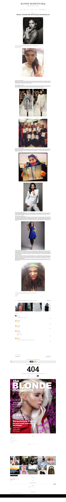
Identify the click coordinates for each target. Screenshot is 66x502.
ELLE (28, 9)
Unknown (18, 320)
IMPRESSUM (12, 442)
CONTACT (32, 9)
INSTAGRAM (16, 294)
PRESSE (24, 9)
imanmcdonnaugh (23, 300)
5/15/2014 (18, 316)
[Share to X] (47, 300)
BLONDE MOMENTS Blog (33, 3)
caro (18, 315)
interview (27, 300)
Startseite (12, 437)
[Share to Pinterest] (48, 300)
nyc (33, 300)
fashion (19, 300)
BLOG (16, 296)
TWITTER (16, 295)
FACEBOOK (12, 441)
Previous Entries (48, 356)
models (32, 300)
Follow (10, 453)
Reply (50, 318)
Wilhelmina (35, 300)
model (29, 300)
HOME (21, 9)
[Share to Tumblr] (49, 300)
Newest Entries (17, 356)
